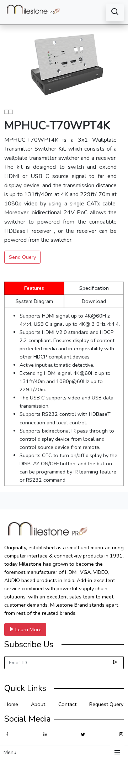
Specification (94, 288)
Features (34, 288)
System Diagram (34, 301)
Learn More (28, 629)
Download (94, 301)
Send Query (22, 257)
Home (11, 704)
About (38, 704)
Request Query (106, 704)
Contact (67, 704)
